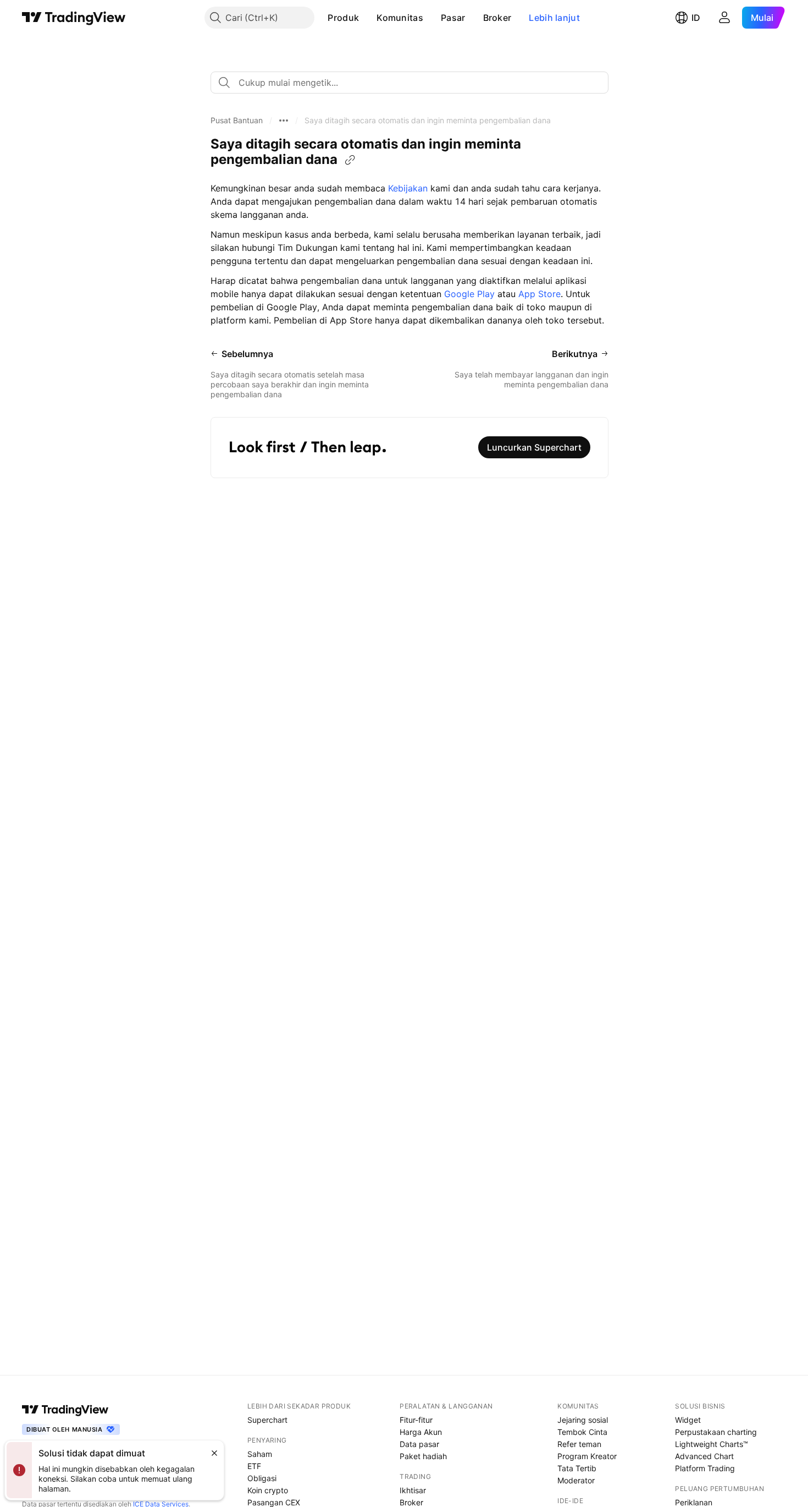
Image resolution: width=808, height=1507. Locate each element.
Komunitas (400, 17)
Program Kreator (587, 1456)
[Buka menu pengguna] (724, 18)
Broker (497, 17)
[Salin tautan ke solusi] (350, 160)
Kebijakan (408, 188)
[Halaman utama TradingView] (74, 17)
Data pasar (419, 1444)
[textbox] (413, 82)
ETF (254, 1466)
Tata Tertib (576, 1468)
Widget (688, 1419)
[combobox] (409, 83)
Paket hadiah (423, 1456)
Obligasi (261, 1478)
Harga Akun (421, 1432)
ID (695, 17)
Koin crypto (267, 1490)
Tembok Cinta (582, 1432)
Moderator (576, 1480)
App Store (539, 293)
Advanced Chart (704, 1456)
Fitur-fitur (416, 1419)
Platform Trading (705, 1468)
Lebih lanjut (554, 17)
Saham (259, 1454)
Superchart (267, 1419)
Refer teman (579, 1444)
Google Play (469, 293)
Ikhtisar (413, 1490)
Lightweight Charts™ (711, 1444)
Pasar (453, 17)
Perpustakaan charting (716, 1432)
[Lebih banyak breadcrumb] (284, 120)
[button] (367, 18)
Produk (343, 17)
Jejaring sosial (582, 1419)
